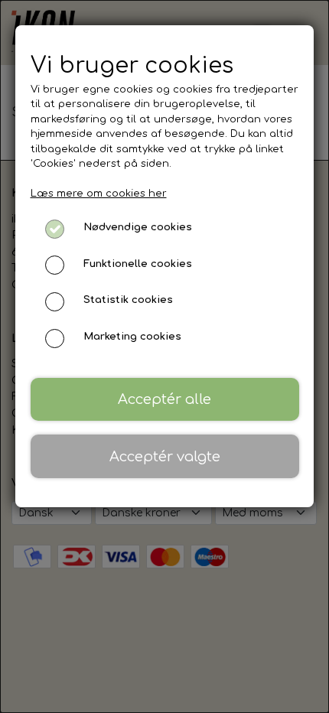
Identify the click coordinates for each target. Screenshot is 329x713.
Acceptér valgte (164, 456)
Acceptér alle (164, 399)
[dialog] (164, 356)
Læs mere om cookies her (99, 193)
